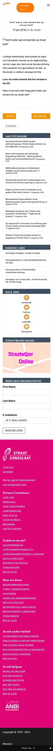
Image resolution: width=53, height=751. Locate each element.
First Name (9, 386)
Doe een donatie (12, 675)
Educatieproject (13, 558)
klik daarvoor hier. (15, 484)
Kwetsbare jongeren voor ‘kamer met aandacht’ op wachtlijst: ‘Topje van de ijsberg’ (23, 213)
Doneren (24, 7)
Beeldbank (9, 524)
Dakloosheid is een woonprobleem (24, 640)
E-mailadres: (10, 414)
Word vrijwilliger (14, 671)
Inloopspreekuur (13, 545)
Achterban (9, 593)
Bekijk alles (10, 571)
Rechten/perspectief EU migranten (24, 649)
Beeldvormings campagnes (19, 611)
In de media (34, 29)
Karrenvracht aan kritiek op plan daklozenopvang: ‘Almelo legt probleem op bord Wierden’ (26, 144)
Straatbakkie (11, 616)
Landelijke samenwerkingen (19, 598)
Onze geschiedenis (14, 506)
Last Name (9, 400)
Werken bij (9, 502)
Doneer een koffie (13, 680)
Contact (8, 467)
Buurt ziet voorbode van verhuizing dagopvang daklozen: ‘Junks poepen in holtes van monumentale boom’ (24, 156)
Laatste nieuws (12, 528)
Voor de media (11, 519)
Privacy (7, 743)
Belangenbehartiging (16, 584)
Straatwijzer (11, 567)
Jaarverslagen (12, 510)
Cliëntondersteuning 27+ (18, 549)
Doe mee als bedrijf (14, 689)
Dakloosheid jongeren (17, 654)
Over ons (8, 497)
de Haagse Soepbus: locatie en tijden (23, 253)
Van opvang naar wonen (18, 645)
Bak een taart (11, 684)
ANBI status (10, 515)
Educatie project (13, 602)
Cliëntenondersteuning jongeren (23, 554)
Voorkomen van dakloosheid (21, 636)
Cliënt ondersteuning (16, 589)
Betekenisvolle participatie (19, 607)
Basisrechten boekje (15, 563)
